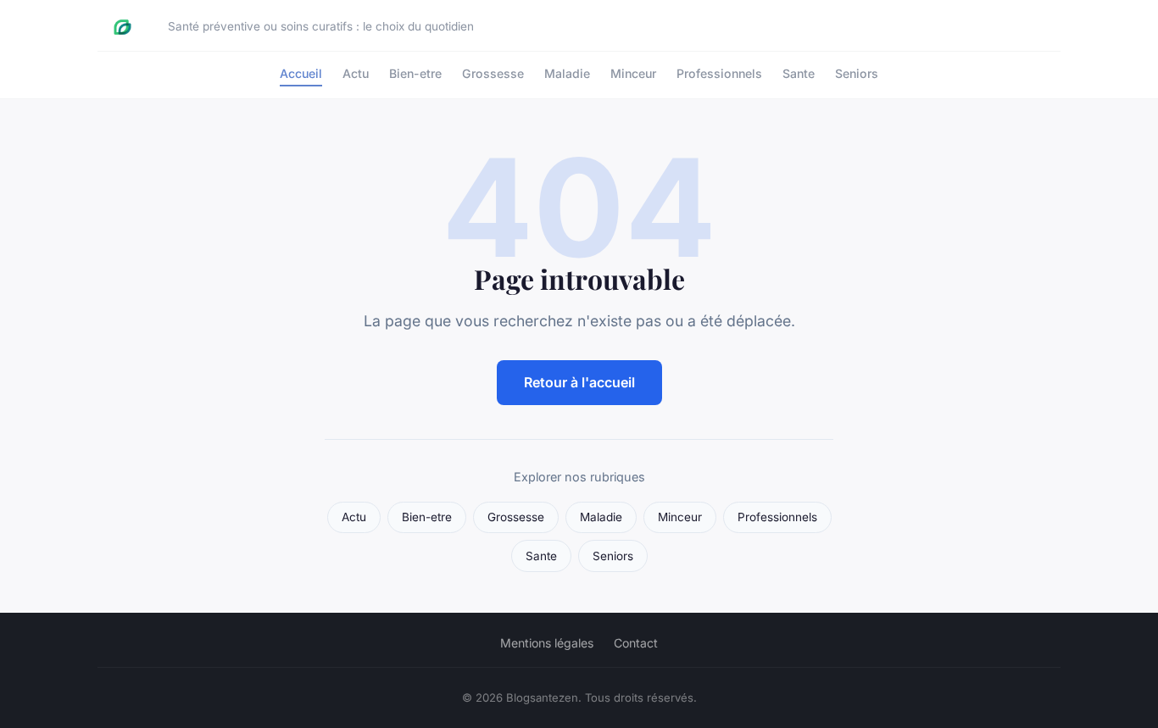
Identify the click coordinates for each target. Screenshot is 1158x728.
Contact (636, 643)
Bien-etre (415, 73)
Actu (355, 73)
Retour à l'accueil (579, 382)
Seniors (856, 73)
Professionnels (719, 73)
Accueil (301, 73)
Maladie (567, 73)
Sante (798, 73)
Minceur (633, 73)
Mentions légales (546, 643)
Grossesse (493, 73)
